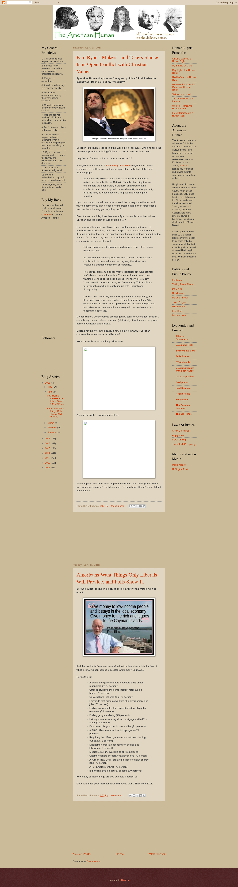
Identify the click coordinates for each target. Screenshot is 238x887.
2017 (48, 438)
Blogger (125, 880)
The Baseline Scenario (183, 406)
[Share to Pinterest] (144, 506)
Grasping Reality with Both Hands (185, 369)
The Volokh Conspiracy (183, 444)
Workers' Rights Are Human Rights (182, 107)
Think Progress (179, 302)
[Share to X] (137, 506)
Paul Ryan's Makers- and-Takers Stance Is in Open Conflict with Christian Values (117, 64)
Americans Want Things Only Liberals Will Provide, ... (55, 412)
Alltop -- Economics (182, 337)
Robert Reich (183, 393)
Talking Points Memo (182, 284)
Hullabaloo (177, 293)
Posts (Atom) (93, 861)
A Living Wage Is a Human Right (181, 60)
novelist (183, 165)
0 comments (117, 506)
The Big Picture (184, 414)
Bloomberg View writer (118, 165)
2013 (48, 458)
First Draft (177, 311)
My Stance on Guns (182, 65)
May (50, 387)
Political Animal (180, 297)
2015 (48, 448)
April (50, 391)
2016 (48, 443)
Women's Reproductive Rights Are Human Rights (183, 87)
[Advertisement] (119, 537)
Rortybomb (182, 399)
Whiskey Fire (178, 306)
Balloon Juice (179, 315)
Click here (46, 214)
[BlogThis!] (134, 506)
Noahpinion (182, 382)
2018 (48, 382)
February (52, 427)
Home (120, 854)
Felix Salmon (183, 356)
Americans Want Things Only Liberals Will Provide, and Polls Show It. (116, 578)
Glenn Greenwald (180, 430)
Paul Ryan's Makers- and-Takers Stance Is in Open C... (55, 399)
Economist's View (185, 350)
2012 (48, 463)
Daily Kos (177, 288)
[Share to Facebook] (140, 506)
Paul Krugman (183, 388)
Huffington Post (180, 469)
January (52, 432)
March (51, 423)
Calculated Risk (184, 345)
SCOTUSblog (179, 439)
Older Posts (157, 854)
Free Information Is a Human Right (182, 114)
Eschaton (177, 280)
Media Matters (179, 464)
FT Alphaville (183, 362)
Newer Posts (82, 854)
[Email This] (130, 506)
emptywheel (178, 435)
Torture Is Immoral (181, 94)
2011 (48, 467)
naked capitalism (185, 376)
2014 (48, 453)
